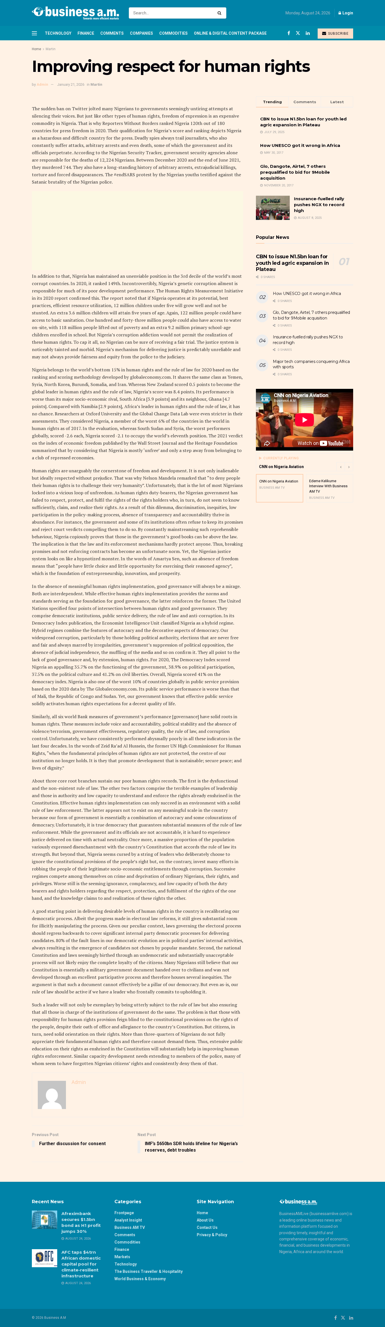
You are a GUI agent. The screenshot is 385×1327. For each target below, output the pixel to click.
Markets (122, 1257)
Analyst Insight (128, 1220)
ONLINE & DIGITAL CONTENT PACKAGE (230, 33)
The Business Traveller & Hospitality (148, 1271)
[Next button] (349, 466)
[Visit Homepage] (75, 12)
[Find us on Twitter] (298, 33)
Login (347, 13)
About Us (205, 1220)
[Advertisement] (137, 230)
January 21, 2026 (70, 84)
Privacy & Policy (212, 1235)
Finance (86, 33)
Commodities (173, 33)
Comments (112, 33)
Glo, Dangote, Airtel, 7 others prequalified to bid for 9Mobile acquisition (295, 172)
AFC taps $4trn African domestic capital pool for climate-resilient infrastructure (81, 1263)
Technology (58, 33)
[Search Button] (220, 13)
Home (36, 49)
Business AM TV (129, 1227)
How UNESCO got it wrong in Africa (300, 145)
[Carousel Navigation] (344, 466)
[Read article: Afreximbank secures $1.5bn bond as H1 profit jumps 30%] (44, 1220)
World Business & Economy (140, 1279)
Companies (141, 33)
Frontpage (124, 1213)
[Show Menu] (34, 33)
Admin (42, 84)
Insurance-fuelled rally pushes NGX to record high (319, 204)
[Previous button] (340, 466)
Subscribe (338, 34)
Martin (51, 49)
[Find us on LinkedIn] (308, 33)
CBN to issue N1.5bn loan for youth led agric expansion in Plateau (292, 263)
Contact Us (207, 1227)
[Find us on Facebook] (288, 33)
